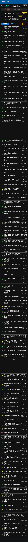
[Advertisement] (14, 132)
